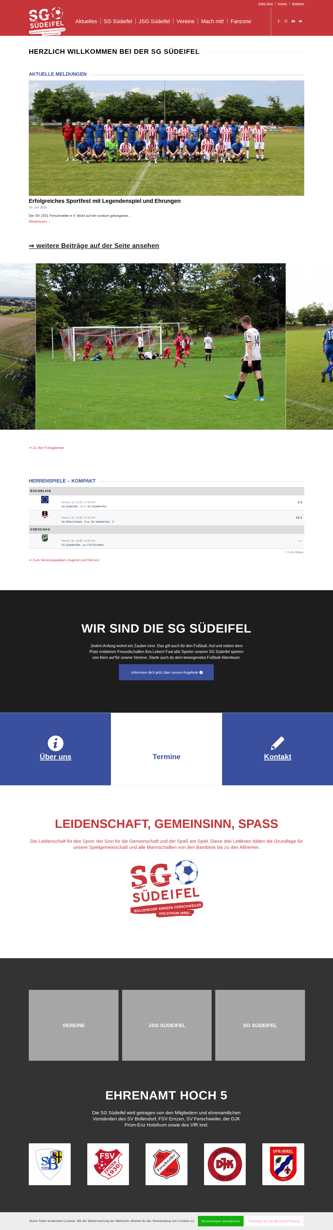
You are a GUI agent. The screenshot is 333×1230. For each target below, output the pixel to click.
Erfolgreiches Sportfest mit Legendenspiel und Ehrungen (105, 201)
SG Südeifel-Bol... (97, 506)
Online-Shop (265, 3)
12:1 (299, 517)
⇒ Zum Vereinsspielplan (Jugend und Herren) (64, 560)
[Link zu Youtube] (293, 21)
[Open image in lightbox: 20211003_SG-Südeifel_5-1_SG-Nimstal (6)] (105, 424)
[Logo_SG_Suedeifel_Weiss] (47, 21)
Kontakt (282, 3)
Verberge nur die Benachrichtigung (274, 1221)
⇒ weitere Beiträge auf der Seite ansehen (94, 245)
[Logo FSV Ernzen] (108, 1164)
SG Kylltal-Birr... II (71, 506)
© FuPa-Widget (294, 552)
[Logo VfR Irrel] (283, 1164)
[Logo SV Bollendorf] (50, 1164)
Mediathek (298, 3)
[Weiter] (322, 346)
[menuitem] (265, 3)
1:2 (300, 502)
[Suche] (259, 21)
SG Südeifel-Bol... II (102, 521)
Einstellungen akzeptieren (221, 1221)
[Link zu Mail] (300, 21)
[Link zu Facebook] (278, 21)
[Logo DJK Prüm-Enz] (225, 1164)
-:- (300, 540)
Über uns (55, 757)
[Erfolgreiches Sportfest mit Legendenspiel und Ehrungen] (166, 138)
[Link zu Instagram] (286, 21)
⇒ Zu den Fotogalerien (46, 448)
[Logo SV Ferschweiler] (166, 1164)
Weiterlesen (38, 221)
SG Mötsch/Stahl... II (73, 521)
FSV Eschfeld (95, 544)
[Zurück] (11, 346)
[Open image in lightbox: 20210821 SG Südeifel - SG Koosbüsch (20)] (217, 424)
